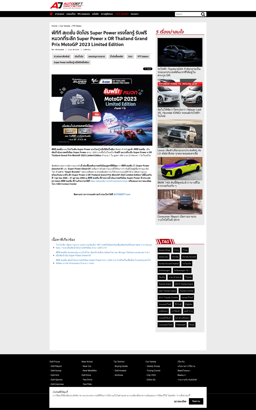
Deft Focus (55, 361)
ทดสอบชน (163, 256)
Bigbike (188, 304)
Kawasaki (181, 324)
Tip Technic (119, 361)
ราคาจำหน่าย (175, 277)
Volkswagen (164, 270)
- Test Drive (87, 379)
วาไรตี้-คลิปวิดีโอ (122, 14)
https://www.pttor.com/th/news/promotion (109, 180)
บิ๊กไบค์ (178, 304)
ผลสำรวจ (188, 311)
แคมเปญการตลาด (97, 56)
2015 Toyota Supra (184, 283)
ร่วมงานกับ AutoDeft (187, 379)
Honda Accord (189, 256)
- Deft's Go (150, 379)
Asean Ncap (164, 250)
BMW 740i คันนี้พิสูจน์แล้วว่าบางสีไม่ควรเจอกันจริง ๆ (179, 184)
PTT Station (143, 56)
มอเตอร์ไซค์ (187, 297)
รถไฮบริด (186, 263)
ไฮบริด (162, 277)
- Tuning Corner (153, 370)
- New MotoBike (89, 370)
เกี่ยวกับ (181, 361)
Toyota (188, 277)
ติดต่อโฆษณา (184, 370)
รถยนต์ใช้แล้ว (165, 317)
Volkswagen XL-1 (182, 270)
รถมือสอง (163, 311)
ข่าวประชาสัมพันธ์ (61, 56)
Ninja (191, 324)
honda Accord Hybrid (169, 263)
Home (54, 25)
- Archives (118, 375)
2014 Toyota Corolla (168, 297)
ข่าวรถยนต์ (59, 14)
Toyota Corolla (186, 290)
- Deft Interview (57, 384)
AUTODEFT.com (122, 194)
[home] (51, 13)
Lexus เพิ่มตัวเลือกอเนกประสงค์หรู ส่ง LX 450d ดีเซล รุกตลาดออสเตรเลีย (179, 152)
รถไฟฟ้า (95, 14)
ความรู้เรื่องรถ (107, 14)
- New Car (86, 366)
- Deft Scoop (55, 370)
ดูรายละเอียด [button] (180, 401)
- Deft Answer (120, 370)
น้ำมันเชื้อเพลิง (116, 56)
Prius (185, 250)
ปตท (130, 56)
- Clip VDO (151, 375)
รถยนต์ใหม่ (70, 14)
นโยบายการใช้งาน (186, 366)
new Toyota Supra (167, 290)
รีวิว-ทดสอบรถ (84, 14)
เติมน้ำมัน (79, 56)
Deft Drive (86, 375)
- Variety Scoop (153, 366)
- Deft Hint (54, 375)
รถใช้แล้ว (175, 311)
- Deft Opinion (56, 379)
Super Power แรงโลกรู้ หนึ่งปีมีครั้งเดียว (71, 62)
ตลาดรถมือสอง (182, 317)
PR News (76, 25)
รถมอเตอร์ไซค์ (166, 324)
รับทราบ (196, 401)
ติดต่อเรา (135, 14)
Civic (176, 250)
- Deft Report (56, 366)
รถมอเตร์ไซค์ (165, 304)
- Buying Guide (121, 366)
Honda (175, 256)
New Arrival (87, 361)
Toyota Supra (165, 283)
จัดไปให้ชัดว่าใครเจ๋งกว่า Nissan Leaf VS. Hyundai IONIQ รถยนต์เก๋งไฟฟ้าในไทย (179, 113)
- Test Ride (87, 384)
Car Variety (65, 25)
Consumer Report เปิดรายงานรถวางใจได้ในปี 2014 (177, 218)
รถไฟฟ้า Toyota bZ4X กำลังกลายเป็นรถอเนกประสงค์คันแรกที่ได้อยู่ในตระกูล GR (179, 72)
